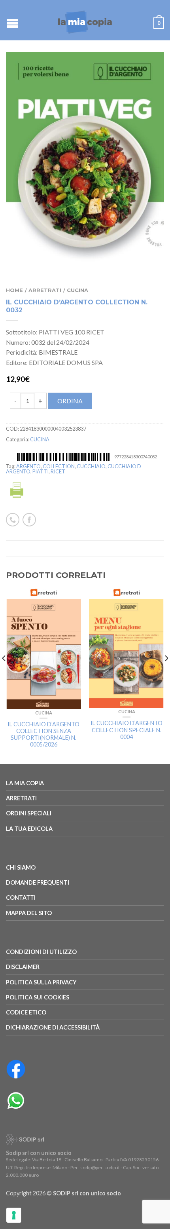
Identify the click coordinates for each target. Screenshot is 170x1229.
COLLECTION (59, 466)
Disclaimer (23, 966)
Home (14, 290)
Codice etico (26, 1012)
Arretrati (44, 290)
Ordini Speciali (28, 813)
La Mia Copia (25, 783)
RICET (58, 471)
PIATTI (40, 471)
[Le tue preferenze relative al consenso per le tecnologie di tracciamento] (13, 1215)
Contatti (21, 897)
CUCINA (77, 290)
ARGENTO (28, 466)
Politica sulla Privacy (41, 982)
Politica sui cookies (37, 997)
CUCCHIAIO (91, 466)
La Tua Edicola (29, 828)
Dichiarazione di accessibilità (53, 1027)
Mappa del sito (29, 913)
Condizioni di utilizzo (41, 951)
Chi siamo (21, 867)
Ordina (70, 401)
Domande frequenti (37, 882)
